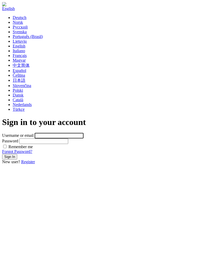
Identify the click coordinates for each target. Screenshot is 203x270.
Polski (18, 90)
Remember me (20, 146)
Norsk (18, 22)
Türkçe (19, 109)
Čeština (19, 75)
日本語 (19, 80)
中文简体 (21, 65)
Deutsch (19, 17)
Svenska (20, 32)
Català (18, 100)
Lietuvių (20, 41)
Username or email (18, 135)
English (8, 8)
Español (19, 70)
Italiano (19, 51)
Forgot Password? (17, 151)
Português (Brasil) (28, 36)
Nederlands (22, 104)
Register (28, 162)
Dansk (18, 95)
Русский (20, 27)
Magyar (19, 60)
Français (20, 55)
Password (10, 141)
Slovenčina (22, 85)
